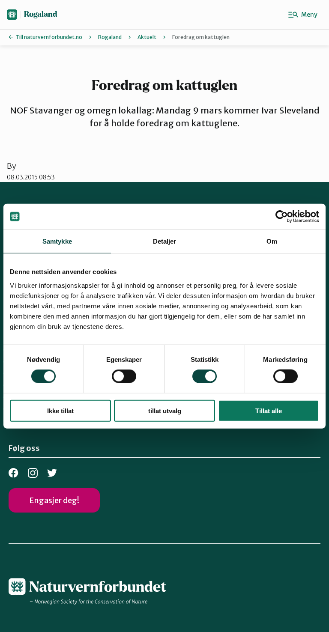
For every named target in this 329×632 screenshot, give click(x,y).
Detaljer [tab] (164, 241)
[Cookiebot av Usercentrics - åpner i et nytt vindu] (281, 216)
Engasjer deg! (54, 500)
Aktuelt (147, 37)
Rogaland (40, 14)
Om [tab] (271, 241)
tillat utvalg (164, 410)
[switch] (124, 376)
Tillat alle (268, 410)
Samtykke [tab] (57, 241)
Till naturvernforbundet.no (48, 37)
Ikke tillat (60, 410)
